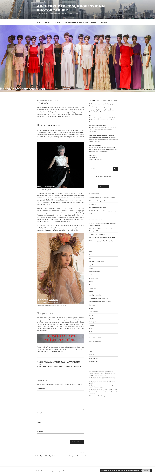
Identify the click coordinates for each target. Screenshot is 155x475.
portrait (91, 291)
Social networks (93, 311)
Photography (50, 362)
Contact (47, 22)
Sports (91, 315)
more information (135, 470)
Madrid (91, 275)
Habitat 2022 (92, 204)
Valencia (91, 325)
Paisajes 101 (92, 234)
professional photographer (59, 366)
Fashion (91, 268)
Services (93, 22)
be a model (43, 366)
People (42, 362)
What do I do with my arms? (97, 201)
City (90, 258)
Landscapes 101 (103, 234)
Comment (41, 388)
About (38, 22)
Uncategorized (93, 322)
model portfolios (67, 361)
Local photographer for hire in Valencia (76, 22)
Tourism (91, 318)
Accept (146, 470)
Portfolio (57, 22)
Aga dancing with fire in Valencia (98, 207)
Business (91, 255)
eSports (91, 265)
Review (91, 308)
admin (56, 100)
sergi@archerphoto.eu (58, 349)
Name (39, 413)
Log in (90, 351)
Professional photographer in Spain (99, 298)
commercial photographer (49, 361)
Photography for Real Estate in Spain (104, 237)
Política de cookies (41, 471)
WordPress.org (93, 361)
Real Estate (92, 305)
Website (40, 431)
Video (90, 328)
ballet (90, 251)
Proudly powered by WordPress (58, 471)
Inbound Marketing (94, 271)
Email (39, 422)
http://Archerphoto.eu (95, 341)
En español (104, 22)
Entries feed (92, 355)
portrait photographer (95, 295)
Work (90, 332)
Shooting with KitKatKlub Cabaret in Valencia (102, 197)
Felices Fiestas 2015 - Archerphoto (99, 229)
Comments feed (93, 358)
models (78, 361)
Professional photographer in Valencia (100, 301)
